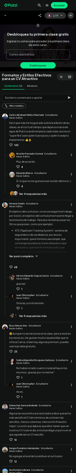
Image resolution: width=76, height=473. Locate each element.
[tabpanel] (38, 282)
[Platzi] (11, 5)
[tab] (13, 85)
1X (61, 76)
